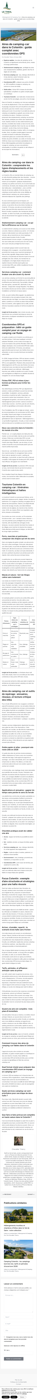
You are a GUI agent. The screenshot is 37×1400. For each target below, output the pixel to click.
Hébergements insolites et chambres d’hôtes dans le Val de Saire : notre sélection (16, 1227)
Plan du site (18, 1380)
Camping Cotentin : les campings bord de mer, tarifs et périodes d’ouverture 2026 (17, 1263)
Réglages (22, 1397)
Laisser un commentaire (10, 1233)
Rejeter (14, 1397)
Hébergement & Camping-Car (11, 17)
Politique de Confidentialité (18, 1382)
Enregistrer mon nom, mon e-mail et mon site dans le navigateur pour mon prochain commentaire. (18, 1339)
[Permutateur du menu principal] (33, 8)
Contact (18, 1384)
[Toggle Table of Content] (22, 155)
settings (24, 1394)
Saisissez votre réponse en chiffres (14, 1345)
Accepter (6, 1397)
